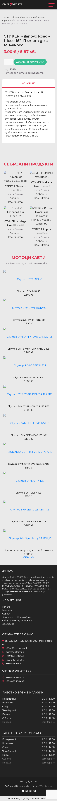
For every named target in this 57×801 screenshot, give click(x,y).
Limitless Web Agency (41, 786)
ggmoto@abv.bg (15, 652)
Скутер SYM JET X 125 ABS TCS (29, 521)
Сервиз (6, 613)
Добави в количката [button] (15, 200)
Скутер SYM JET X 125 (28, 492)
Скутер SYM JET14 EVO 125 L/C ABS (28, 464)
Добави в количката (30, 62)
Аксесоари (28, 17)
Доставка (8, 624)
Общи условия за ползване (17, 620)
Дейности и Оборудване (16, 617)
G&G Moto (10, 786)
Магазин (16, 17)
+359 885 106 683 (14, 659)
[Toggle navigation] (51, 5)
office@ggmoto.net (16, 648)
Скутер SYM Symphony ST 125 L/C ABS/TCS (28, 550)
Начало (6, 17)
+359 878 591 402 (15, 663)
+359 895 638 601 (15, 656)
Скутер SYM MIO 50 (28, 291)
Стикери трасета (31, 72)
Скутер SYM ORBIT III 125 (28, 377)
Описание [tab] (28, 83)
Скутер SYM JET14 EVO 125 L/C (29, 435)
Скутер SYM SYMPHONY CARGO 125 (28, 348)
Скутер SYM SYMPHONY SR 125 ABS (28, 406)
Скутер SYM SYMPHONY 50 (28, 320)
